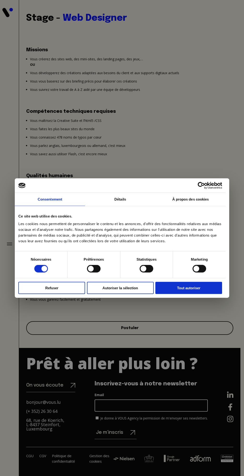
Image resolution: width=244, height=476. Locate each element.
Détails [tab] (120, 199)
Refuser (51, 288)
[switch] (94, 269)
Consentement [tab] (50, 199)
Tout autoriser (188, 288)
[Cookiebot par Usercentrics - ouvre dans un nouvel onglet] (201, 185)
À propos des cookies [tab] (190, 199)
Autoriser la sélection (120, 288)
